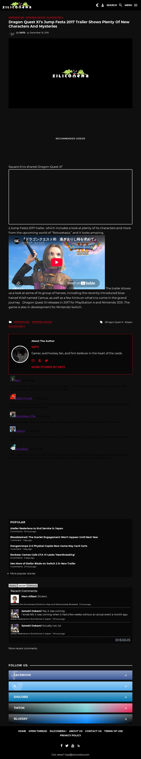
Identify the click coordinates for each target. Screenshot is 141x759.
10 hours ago (59, 619)
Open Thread (38, 731)
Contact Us (93, 731)
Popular (32, 586)
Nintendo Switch (36, 17)
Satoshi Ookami (31, 611)
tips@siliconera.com (77, 754)
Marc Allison (29, 596)
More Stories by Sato (48, 367)
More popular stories (22, 573)
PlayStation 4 (55, 17)
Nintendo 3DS (16, 17)
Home (22, 731)
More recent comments (23, 648)
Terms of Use (113, 731)
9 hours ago (85, 604)
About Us (76, 731)
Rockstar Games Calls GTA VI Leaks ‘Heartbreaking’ (42, 554)
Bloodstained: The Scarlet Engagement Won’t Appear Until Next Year (54, 537)
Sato (22, 32)
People (13, 586)
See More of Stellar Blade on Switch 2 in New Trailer (42, 563)
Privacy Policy (70, 735)
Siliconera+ (58, 731)
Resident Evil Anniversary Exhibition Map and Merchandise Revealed (44, 604)
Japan (129, 322)
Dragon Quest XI (114, 322)
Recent (22, 586)
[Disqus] (70, 417)
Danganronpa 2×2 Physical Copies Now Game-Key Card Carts (48, 546)
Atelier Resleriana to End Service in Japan (36, 528)
